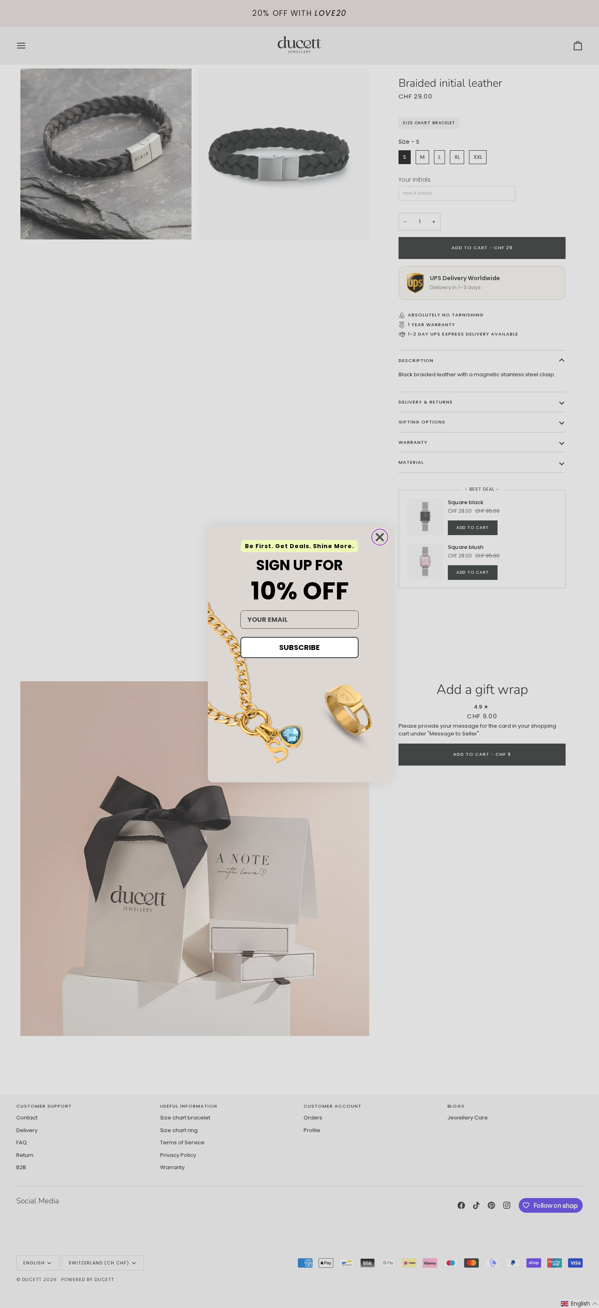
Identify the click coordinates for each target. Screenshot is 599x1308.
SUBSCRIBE (299, 647)
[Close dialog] (380, 537)
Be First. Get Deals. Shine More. (299, 546)
